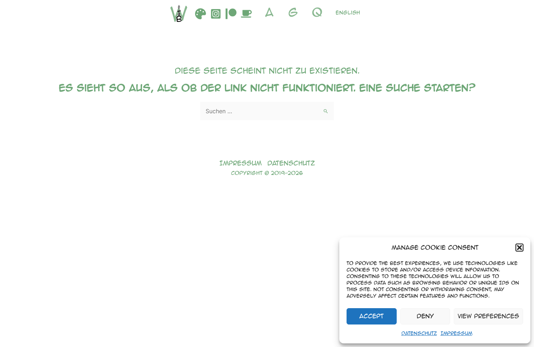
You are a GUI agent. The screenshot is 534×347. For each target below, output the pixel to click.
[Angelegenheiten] (271, 12)
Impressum (456, 333)
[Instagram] (215, 13)
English (348, 12)
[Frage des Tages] (319, 12)
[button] (519, 247)
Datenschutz (419, 333)
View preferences (488, 316)
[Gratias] (295, 12)
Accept (371, 316)
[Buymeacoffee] (246, 13)
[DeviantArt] (200, 13)
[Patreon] (231, 13)
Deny (425, 316)
